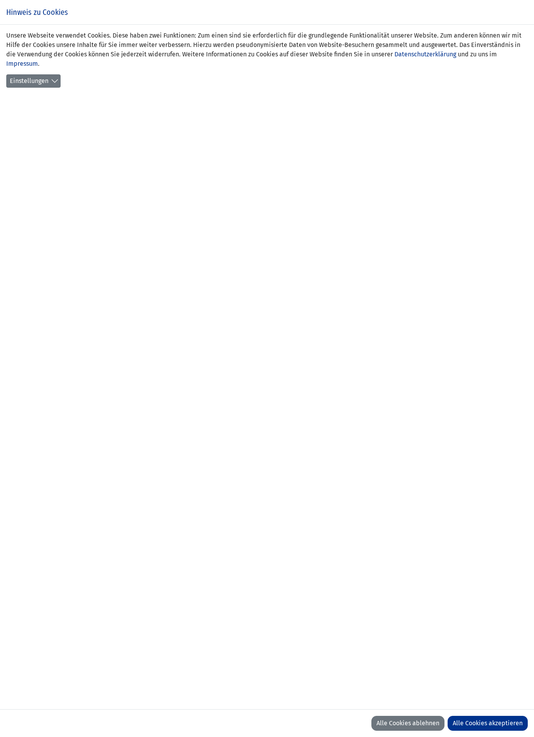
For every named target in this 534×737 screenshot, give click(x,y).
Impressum (22, 63)
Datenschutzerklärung (425, 54)
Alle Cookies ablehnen (407, 723)
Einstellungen (29, 81)
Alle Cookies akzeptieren (488, 723)
